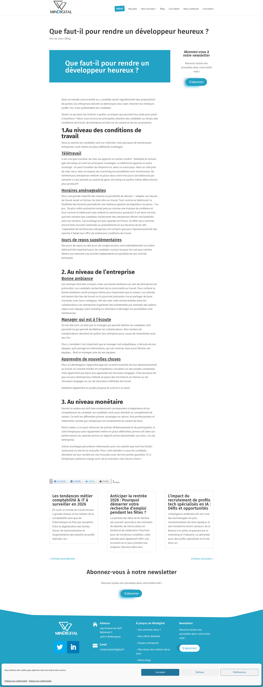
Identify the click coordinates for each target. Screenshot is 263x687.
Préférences (239, 672)
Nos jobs (132, 9)
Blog (162, 9)
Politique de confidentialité (16, 681)
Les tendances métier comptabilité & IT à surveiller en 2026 (72, 500)
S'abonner (196, 82)
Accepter (160, 672)
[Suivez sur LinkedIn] (73, 647)
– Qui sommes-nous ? (148, 629)
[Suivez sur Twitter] (60, 647)
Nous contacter (191, 9)
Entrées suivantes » (202, 558)
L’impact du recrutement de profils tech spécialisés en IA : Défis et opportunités (189, 502)
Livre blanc (208, 9)
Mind (119, 8)
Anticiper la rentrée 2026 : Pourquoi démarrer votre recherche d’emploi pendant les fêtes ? (128, 504)
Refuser (200, 672)
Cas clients (174, 9)
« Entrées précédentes (62, 558)
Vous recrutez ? (148, 9)
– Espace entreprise (147, 643)
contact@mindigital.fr (112, 649)
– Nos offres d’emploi (148, 636)
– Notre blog (143, 660)
